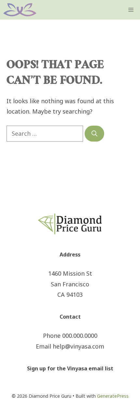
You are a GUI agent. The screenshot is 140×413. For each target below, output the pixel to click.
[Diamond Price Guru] (19, 10)
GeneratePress (113, 396)
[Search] (94, 134)
